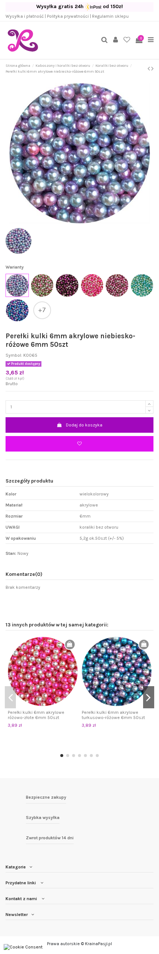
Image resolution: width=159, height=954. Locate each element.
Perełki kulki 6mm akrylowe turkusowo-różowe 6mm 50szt (113, 715)
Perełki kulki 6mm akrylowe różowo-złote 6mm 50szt (36, 715)
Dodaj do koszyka (84, 425)
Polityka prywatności (68, 16)
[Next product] (152, 69)
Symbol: (14, 355)
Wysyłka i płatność (25, 16)
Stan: (11, 553)
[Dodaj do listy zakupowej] (79, 444)
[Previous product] (149, 69)
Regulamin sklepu (110, 16)
